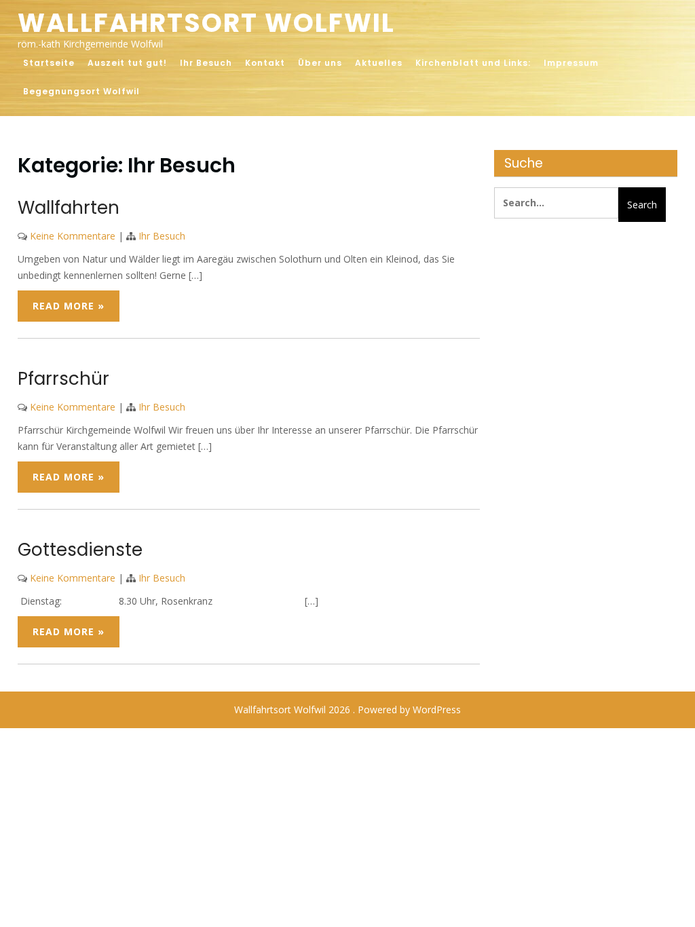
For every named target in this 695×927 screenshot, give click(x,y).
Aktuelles (378, 63)
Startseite (49, 63)
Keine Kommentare (72, 235)
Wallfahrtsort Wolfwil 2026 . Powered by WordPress (347, 709)
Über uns (320, 63)
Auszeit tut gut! (127, 63)
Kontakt (265, 63)
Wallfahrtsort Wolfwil (206, 23)
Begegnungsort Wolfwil (81, 91)
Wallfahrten (68, 207)
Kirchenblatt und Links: (473, 63)
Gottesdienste (80, 549)
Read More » (69, 305)
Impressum (571, 63)
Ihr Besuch (206, 63)
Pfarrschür (63, 378)
